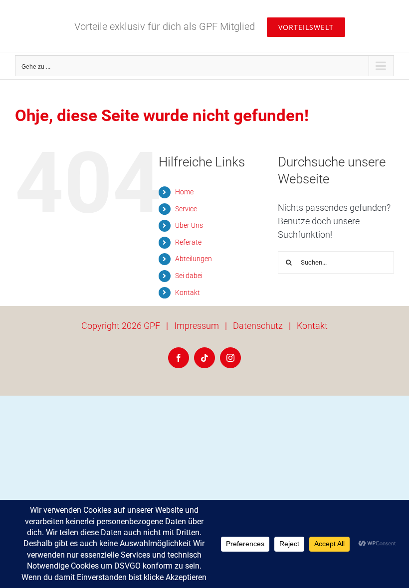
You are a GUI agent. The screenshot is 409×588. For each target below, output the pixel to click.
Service (186, 209)
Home (184, 192)
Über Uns (189, 225)
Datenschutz (258, 325)
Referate (188, 242)
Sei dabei (189, 276)
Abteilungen (193, 259)
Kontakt (187, 292)
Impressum (196, 325)
